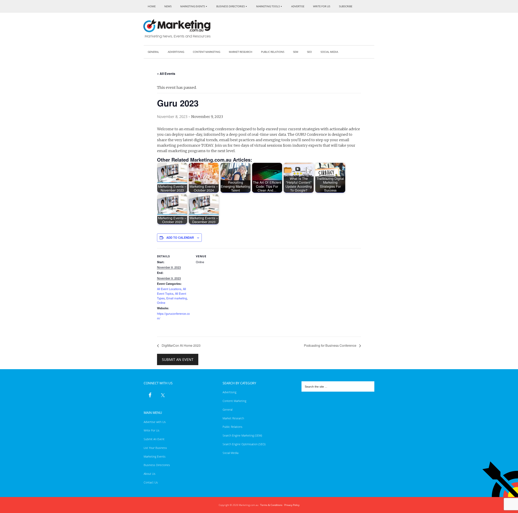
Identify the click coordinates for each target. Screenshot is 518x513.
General (227, 409)
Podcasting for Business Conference (330, 345)
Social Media (230, 453)
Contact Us (151, 482)
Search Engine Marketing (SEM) (242, 435)
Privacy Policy (291, 505)
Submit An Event (154, 439)
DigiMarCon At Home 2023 (181, 345)
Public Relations (232, 427)
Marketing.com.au (179, 28)
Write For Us (151, 430)
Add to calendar (180, 237)
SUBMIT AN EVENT (177, 359)
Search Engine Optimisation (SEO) (244, 444)
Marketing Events (155, 456)
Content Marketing (234, 401)
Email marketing (176, 298)
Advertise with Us (155, 422)
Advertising (229, 392)
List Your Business (155, 448)
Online (161, 303)
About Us (149, 474)
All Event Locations (169, 289)
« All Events (166, 73)
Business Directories (157, 465)
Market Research (233, 418)
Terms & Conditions (271, 505)
